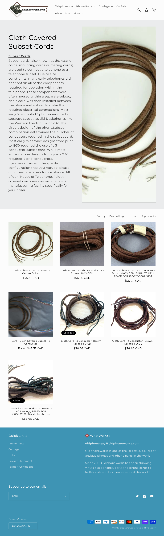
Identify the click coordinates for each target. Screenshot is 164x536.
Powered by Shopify (146, 528)
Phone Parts (16, 443)
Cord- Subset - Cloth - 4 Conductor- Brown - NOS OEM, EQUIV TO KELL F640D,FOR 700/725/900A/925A (133, 273)
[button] (63, 6)
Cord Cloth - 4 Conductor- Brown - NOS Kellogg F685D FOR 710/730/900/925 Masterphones (31, 411)
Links (11, 455)
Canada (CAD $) (21, 526)
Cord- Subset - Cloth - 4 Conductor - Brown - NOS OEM (82, 272)
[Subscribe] (65, 496)
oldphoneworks (127, 528)
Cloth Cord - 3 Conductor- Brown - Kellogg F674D (82, 342)
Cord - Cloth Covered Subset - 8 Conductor (31, 342)
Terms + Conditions (20, 466)
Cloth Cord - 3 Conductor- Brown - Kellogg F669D (133, 342)
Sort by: (101, 216)
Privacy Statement (20, 461)
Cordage (13, 449)
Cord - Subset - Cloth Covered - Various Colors (31, 272)
